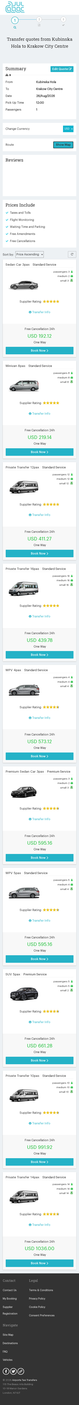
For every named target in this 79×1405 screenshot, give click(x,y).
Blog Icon (20, 1371)
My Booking (10, 1298)
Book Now (38, 350)
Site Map (8, 1335)
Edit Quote (60, 69)
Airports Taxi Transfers (24, 1380)
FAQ (5, 1352)
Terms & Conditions (41, 1290)
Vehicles (7, 1360)
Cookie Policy (37, 1307)
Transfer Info (40, 312)
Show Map (63, 144)
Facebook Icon (6, 1371)
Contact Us (10, 1290)
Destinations (10, 1343)
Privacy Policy (37, 1298)
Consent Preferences (42, 1315)
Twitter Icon (13, 1371)
